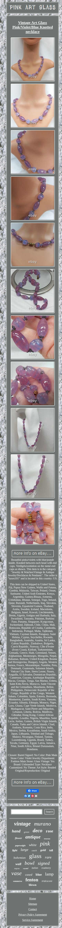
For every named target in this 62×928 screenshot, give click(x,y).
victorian (47, 839)
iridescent (47, 881)
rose (49, 831)
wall (18, 864)
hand (16, 831)
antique (32, 837)
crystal (25, 868)
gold (43, 850)
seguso (17, 868)
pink (45, 843)
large (24, 850)
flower (18, 838)
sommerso (17, 881)
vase (16, 873)
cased (28, 874)
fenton (31, 879)
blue (39, 874)
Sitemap (32, 903)
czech (34, 850)
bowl (29, 863)
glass (35, 856)
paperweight (20, 845)
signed (44, 863)
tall (51, 850)
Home (32, 898)
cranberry (46, 868)
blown (32, 885)
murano (42, 824)
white (33, 845)
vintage (22, 823)
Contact (32, 909)
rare (48, 857)
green (26, 832)
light (14, 850)
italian (35, 868)
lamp (49, 874)
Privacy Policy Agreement (32, 914)
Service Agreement (32, 919)
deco (37, 830)
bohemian (20, 857)
